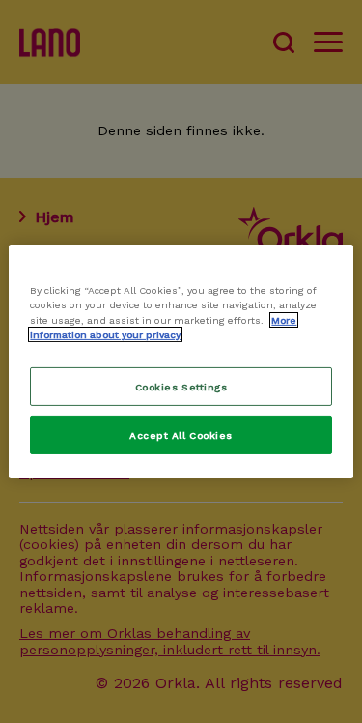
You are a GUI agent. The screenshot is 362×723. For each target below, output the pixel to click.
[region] (180, 361)
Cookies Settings (181, 385)
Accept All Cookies (180, 435)
